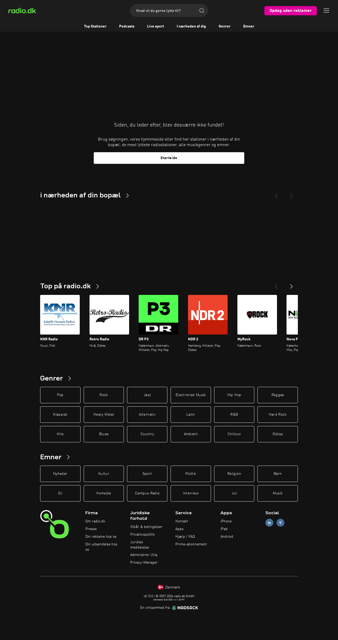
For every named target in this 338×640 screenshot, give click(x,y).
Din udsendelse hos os (101, 546)
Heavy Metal (103, 414)
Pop (60, 395)
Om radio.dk (95, 521)
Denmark (172, 587)
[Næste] (291, 284)
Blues (104, 434)
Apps (179, 529)
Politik (190, 474)
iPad (224, 529)
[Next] (291, 193)
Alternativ (147, 414)
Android (226, 537)
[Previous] (276, 193)
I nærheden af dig (191, 26)
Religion (234, 474)
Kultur (103, 474)
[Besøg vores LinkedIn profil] (269, 523)
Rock (104, 395)
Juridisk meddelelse (139, 544)
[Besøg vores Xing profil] (280, 523)
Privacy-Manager (144, 562)
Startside (169, 158)
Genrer (225, 26)
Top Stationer (95, 26)
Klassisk (60, 414)
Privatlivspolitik (142, 534)
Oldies (278, 434)
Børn (278, 474)
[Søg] (202, 10)
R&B (234, 414)
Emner (248, 26)
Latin (190, 414)
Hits (60, 434)
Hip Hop (234, 395)
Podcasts (126, 26)
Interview (191, 493)
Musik (278, 493)
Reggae (277, 395)
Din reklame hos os (100, 537)
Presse (91, 529)
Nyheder (60, 474)
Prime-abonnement (191, 544)
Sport (147, 474)
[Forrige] (276, 284)
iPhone (226, 521)
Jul (234, 493)
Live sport (155, 26)
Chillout (234, 434)
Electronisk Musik (191, 395)
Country (147, 434)
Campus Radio (147, 493)
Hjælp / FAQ (185, 537)
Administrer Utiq (143, 555)
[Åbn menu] (326, 10)
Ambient (191, 434)
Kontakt (181, 521)
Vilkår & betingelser (146, 527)
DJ (60, 493)
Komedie (103, 493)
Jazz (147, 395)
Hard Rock (278, 414)
